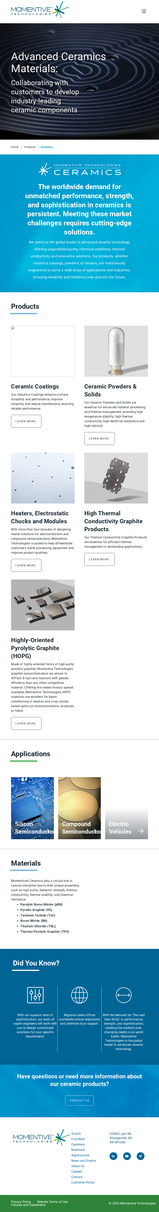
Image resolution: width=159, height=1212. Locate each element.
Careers (76, 1171)
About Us (77, 1166)
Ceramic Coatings (35, 386)
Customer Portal (83, 1182)
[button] (134, 11)
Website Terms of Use (52, 1201)
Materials (78, 1150)
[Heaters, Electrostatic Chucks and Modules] (43, 478)
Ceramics (78, 1144)
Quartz (76, 1133)
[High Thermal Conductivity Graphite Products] (116, 478)
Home (14, 147)
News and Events (83, 1161)
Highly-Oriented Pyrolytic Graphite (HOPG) (35, 648)
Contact (77, 1177)
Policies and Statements (28, 1205)
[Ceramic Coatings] (43, 351)
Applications (80, 1155)
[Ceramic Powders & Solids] (116, 351)
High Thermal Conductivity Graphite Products (113, 521)
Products (30, 147)
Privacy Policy (21, 1201)
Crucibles (78, 1139)
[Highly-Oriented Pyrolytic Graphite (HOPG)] (43, 605)
